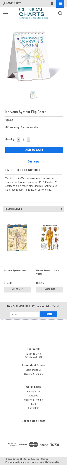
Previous (57, 209)
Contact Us (33, 408)
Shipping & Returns (33, 374)
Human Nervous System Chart (47, 272)
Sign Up (37, 370)
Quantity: (10, 139)
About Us (33, 395)
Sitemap (44, 459)
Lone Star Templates (49, 462)
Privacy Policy (33, 391)
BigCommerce (22, 462)
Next (62, 209)
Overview (33, 161)
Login (28, 370)
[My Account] (52, 3)
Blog (33, 404)
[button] (34, 331)
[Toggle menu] (5, 13)
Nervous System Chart (15, 270)
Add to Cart (17, 289)
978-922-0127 (13, 3)
